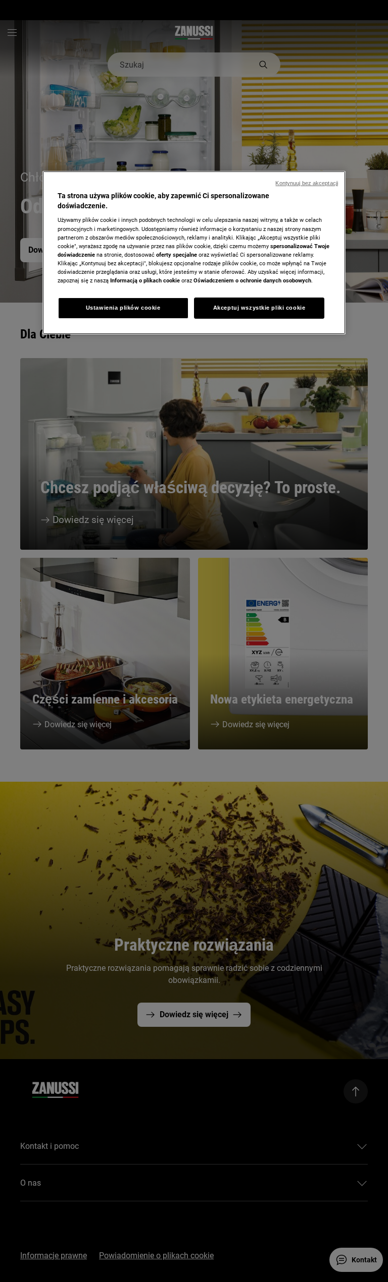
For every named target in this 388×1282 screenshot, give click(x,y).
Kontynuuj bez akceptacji (306, 183)
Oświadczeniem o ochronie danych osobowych (252, 280)
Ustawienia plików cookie (123, 308)
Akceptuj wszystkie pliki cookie (259, 308)
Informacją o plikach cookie (145, 280)
